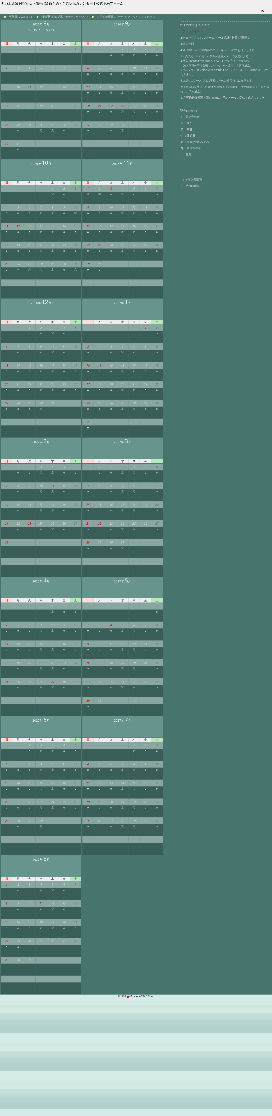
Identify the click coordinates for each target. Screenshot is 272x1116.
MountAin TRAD (138, 996)
